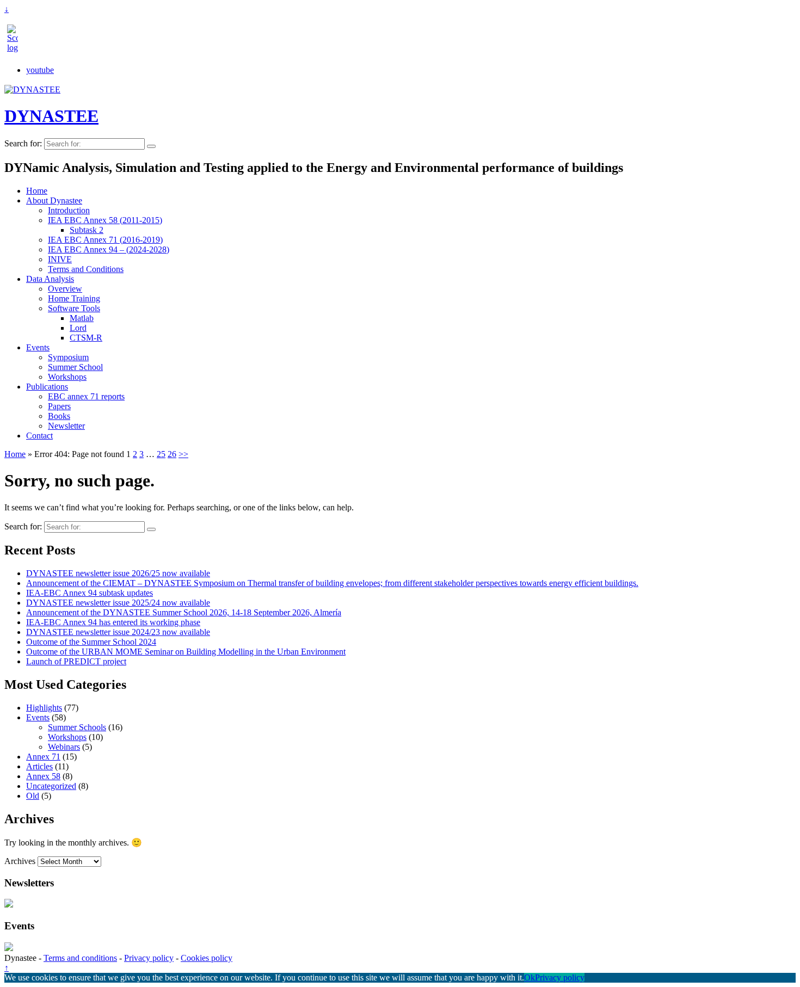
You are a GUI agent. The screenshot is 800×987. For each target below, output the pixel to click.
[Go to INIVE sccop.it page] (15, 47)
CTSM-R (86, 337)
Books (59, 416)
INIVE (60, 259)
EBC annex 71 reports (86, 396)
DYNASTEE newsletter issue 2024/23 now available (118, 632)
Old (32, 795)
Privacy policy (149, 958)
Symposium (68, 357)
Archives (19, 861)
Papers (59, 406)
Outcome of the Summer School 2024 (91, 641)
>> (183, 454)
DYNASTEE (51, 116)
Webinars (64, 746)
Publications (47, 386)
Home (36, 190)
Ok (529, 977)
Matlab (82, 318)
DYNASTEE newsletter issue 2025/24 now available (118, 602)
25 (161, 454)
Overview (65, 288)
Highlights (44, 707)
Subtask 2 (86, 230)
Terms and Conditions (86, 269)
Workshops (67, 376)
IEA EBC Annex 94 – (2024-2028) (108, 249)
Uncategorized (51, 786)
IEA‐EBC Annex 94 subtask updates (89, 592)
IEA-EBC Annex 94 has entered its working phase (113, 622)
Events (38, 347)
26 (172, 454)
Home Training (74, 298)
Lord (78, 327)
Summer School (75, 367)
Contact (39, 435)
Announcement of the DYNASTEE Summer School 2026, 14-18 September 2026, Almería (183, 612)
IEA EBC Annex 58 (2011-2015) (105, 220)
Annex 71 (43, 756)
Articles (39, 766)
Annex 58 (43, 776)
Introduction (69, 210)
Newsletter (66, 425)
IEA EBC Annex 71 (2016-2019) (105, 239)
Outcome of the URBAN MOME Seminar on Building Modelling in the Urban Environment (186, 651)
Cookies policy (206, 958)
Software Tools (74, 308)
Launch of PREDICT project (76, 661)
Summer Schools (77, 727)
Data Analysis (50, 278)
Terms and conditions (80, 958)
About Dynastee (54, 200)
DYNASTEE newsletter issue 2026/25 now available (118, 573)
